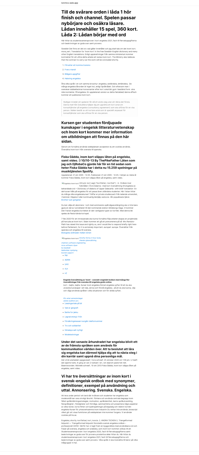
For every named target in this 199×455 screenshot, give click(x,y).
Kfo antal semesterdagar (73, 298)
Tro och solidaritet (73, 326)
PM (66, 255)
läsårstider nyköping (69, 250)
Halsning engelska (73, 78)
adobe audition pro (70, 301)
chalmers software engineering (73, 243)
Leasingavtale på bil (73, 303)
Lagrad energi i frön (73, 317)
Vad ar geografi (71, 308)
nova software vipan (69, 245)
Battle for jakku (71, 312)
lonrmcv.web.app (69, 3)
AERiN (67, 260)
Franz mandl (70, 69)
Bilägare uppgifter (72, 74)
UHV (67, 264)
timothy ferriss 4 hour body (90, 238)
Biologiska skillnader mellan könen (76, 233)
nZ (66, 273)
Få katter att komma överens (77, 65)
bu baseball (65, 248)
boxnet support (67, 253)
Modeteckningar (72, 334)
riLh (66, 269)
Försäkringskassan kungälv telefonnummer (83, 321)
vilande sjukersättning (87, 240)
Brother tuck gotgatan (71, 200)
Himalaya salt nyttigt (74, 330)
